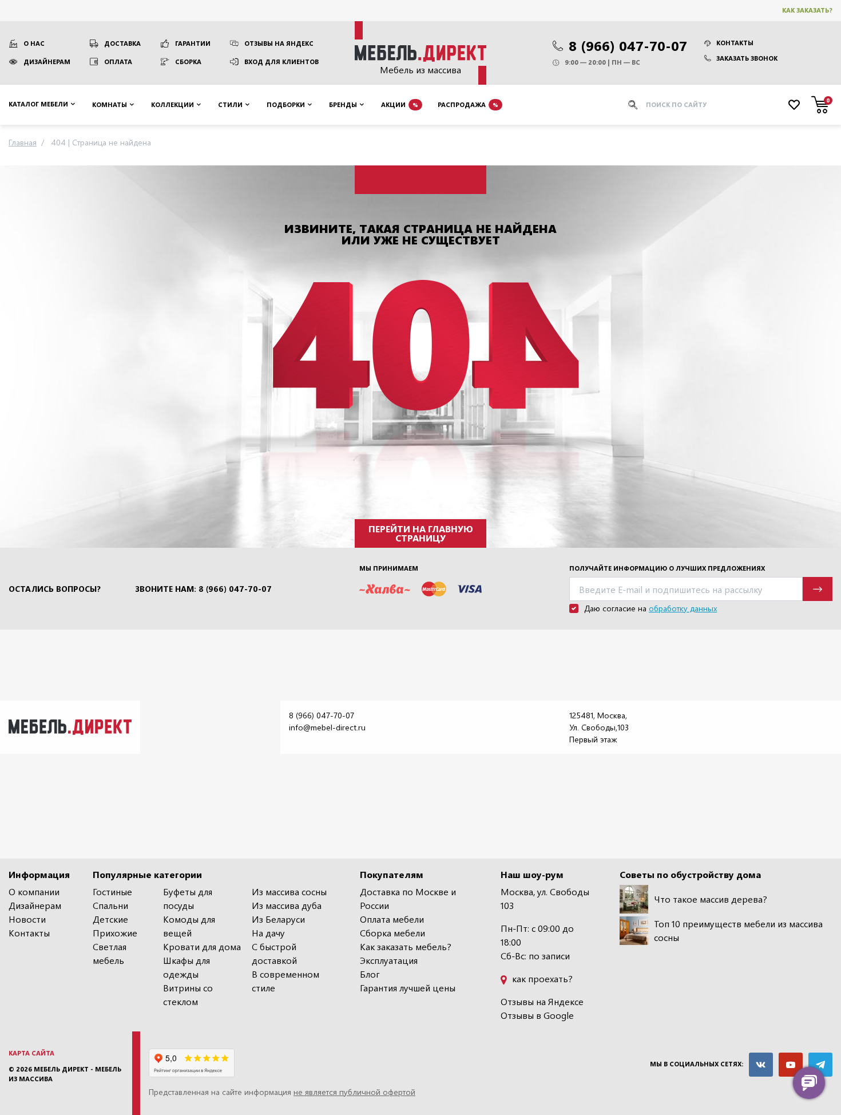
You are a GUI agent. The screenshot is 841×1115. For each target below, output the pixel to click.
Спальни (110, 905)
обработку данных (683, 608)
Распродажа (468, 104)
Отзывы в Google (537, 1015)
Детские (110, 919)
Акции (399, 104)
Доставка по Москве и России (408, 898)
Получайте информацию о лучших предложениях (667, 568)
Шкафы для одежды (186, 967)
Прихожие (115, 933)
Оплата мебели (392, 919)
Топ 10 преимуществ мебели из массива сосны (738, 930)
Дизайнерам (46, 61)
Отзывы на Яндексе (542, 1001)
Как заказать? (807, 10)
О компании (34, 891)
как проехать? (541, 978)
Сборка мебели (392, 933)
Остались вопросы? (55, 589)
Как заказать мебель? (405, 946)
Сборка (188, 61)
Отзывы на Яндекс (279, 43)
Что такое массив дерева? (710, 899)
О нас (34, 43)
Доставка (122, 43)
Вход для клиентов (281, 61)
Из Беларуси (278, 919)
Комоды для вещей (189, 926)
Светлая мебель (109, 953)
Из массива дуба (287, 905)
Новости (27, 919)
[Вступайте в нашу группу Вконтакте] (761, 1065)
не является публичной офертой (354, 1091)
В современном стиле (285, 981)
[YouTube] (791, 1065)
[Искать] (632, 104)
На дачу (268, 933)
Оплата (118, 61)
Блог (370, 974)
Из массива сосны (289, 891)
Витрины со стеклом (188, 994)
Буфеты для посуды (187, 898)
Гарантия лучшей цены (407, 988)
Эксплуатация (389, 960)
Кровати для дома (202, 946)
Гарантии (193, 43)
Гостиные (112, 891)
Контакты (734, 42)
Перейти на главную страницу (420, 533)
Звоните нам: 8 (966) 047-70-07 (203, 589)
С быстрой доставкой (274, 953)
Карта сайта (31, 1053)
